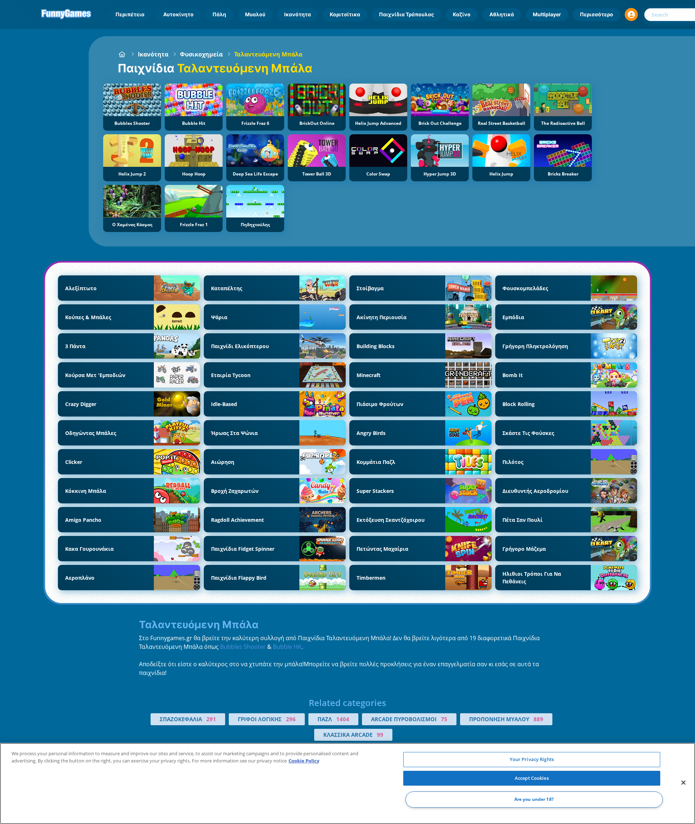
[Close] (683, 783)
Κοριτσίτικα (345, 14)
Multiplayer (547, 14)
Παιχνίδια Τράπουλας (406, 14)
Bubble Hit (287, 647)
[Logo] (66, 14)
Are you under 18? (534, 799)
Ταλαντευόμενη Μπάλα (268, 54)
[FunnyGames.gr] (122, 54)
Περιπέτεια (129, 14)
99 (380, 734)
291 (211, 719)
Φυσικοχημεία (201, 54)
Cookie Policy (303, 760)
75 (444, 719)
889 (538, 719)
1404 (342, 719)
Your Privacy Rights (532, 759)
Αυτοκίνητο (178, 14)
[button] (631, 14)
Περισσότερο (596, 14)
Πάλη (219, 14)
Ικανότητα (297, 14)
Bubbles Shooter (243, 647)
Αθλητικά (501, 14)
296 (291, 719)
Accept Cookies (532, 778)
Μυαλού (255, 14)
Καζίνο (462, 14)
